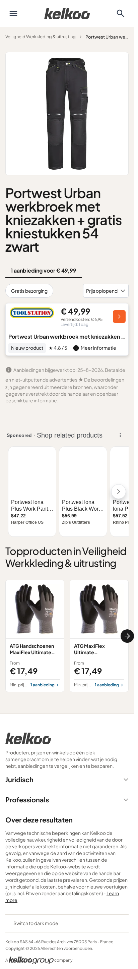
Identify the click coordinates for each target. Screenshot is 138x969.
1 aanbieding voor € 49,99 (43, 270)
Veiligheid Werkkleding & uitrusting (40, 36)
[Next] (127, 636)
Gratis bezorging (29, 291)
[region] (67, 636)
